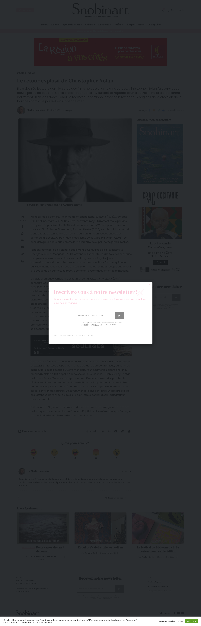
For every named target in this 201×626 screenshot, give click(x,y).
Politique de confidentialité (91, 325)
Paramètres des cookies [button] (171, 621)
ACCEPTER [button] (191, 621)
